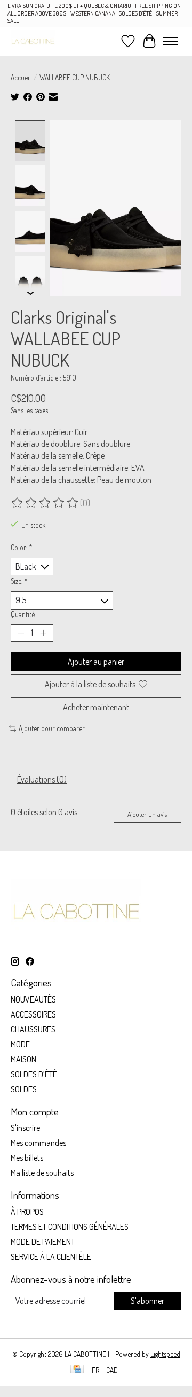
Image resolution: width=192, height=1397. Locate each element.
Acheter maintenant (96, 707)
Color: (22, 547)
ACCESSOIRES (33, 1014)
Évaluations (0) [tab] (42, 779)
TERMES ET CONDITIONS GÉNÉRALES (70, 1226)
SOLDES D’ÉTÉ (34, 1074)
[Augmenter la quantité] (43, 633)
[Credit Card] (77, 1370)
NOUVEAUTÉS (33, 999)
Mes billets (27, 1157)
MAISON (23, 1059)
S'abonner (147, 1300)
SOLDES (24, 1089)
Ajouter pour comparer (52, 728)
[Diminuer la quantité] (21, 633)
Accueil (21, 77)
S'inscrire (25, 1127)
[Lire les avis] (45, 503)
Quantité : (24, 614)
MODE (20, 1044)
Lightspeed (165, 1353)
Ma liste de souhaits (42, 1172)
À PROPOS (27, 1211)
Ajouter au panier (96, 661)
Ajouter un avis (147, 814)
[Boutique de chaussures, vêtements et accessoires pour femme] (33, 41)
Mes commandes (38, 1142)
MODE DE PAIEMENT (43, 1241)
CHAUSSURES (33, 1029)
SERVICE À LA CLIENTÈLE (51, 1256)
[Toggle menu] (170, 41)
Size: (19, 581)
